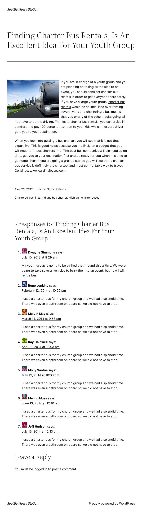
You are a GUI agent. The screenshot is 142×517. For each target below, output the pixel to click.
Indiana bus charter (54, 197)
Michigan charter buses (84, 197)
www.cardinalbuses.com (48, 170)
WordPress (127, 503)
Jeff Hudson (37, 426)
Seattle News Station (22, 9)
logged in (40, 469)
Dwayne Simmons (41, 252)
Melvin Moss (37, 398)
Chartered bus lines (27, 197)
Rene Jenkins (38, 285)
